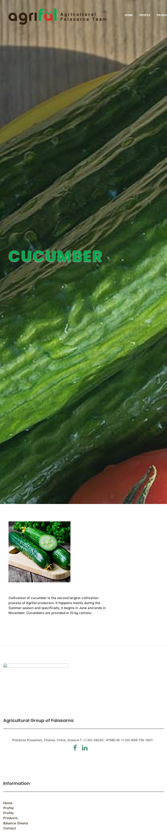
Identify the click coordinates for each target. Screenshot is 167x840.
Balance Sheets (15, 823)
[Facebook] (77, 749)
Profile (144, 15)
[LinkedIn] (87, 749)
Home (129, 15)
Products (10, 818)
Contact (9, 828)
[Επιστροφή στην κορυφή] (57, 17)
